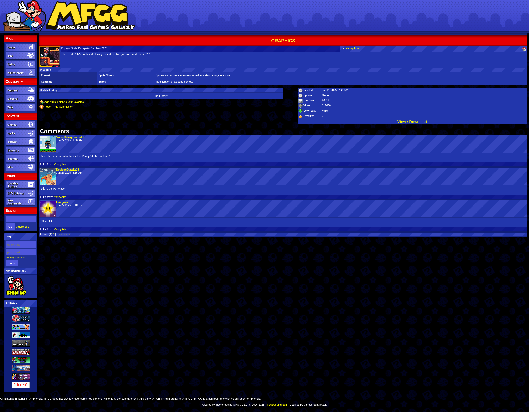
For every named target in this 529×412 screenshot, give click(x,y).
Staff (10, 55)
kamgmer (62, 202)
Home (11, 47)
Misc (10, 167)
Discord (12, 98)
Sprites (12, 141)
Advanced (22, 226)
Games (11, 124)
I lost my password (15, 257)
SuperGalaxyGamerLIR (70, 137)
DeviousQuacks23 (67, 169)
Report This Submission (58, 106)
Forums (12, 90)
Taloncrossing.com (276, 404)
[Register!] (16, 295)
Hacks (11, 133)
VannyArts (352, 48)
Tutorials (13, 150)
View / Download (412, 121)
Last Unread (64, 234)
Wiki (10, 107)
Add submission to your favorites (64, 101)
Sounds (12, 158)
